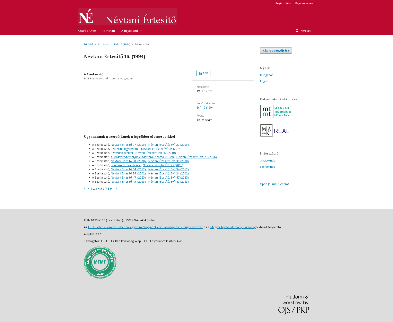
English (264, 81)
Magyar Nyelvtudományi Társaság (233, 227)
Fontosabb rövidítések (126, 165)
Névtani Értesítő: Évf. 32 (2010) (155, 153)
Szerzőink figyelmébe (125, 149)
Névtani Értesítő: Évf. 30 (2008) (168, 161)
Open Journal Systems (274, 184)
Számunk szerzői (122, 153)
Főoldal (88, 44)
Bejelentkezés (304, 3)
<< (85, 188)
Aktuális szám (87, 31)
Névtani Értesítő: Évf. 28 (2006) (196, 157)
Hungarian (266, 75)
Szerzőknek (267, 166)
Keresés (305, 31)
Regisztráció (283, 3)
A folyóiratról (130, 31)
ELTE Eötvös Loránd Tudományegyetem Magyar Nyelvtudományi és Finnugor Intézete (145, 227)
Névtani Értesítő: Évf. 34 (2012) (168, 169)
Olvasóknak (267, 160)
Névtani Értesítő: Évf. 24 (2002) (168, 173)
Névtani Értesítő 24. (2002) (129, 173)
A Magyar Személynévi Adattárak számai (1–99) (143, 157)
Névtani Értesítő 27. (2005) (129, 145)
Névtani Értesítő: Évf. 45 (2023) (168, 181)
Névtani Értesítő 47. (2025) (129, 177)
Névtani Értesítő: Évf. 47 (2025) (168, 177)
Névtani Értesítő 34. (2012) (129, 169)
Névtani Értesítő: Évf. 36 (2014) (161, 149)
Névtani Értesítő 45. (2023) (129, 181)
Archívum (109, 31)
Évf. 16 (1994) (122, 44)
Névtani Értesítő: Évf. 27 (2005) (168, 145)
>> (116, 188)
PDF (205, 73)
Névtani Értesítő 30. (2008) (129, 161)
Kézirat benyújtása (276, 50)
